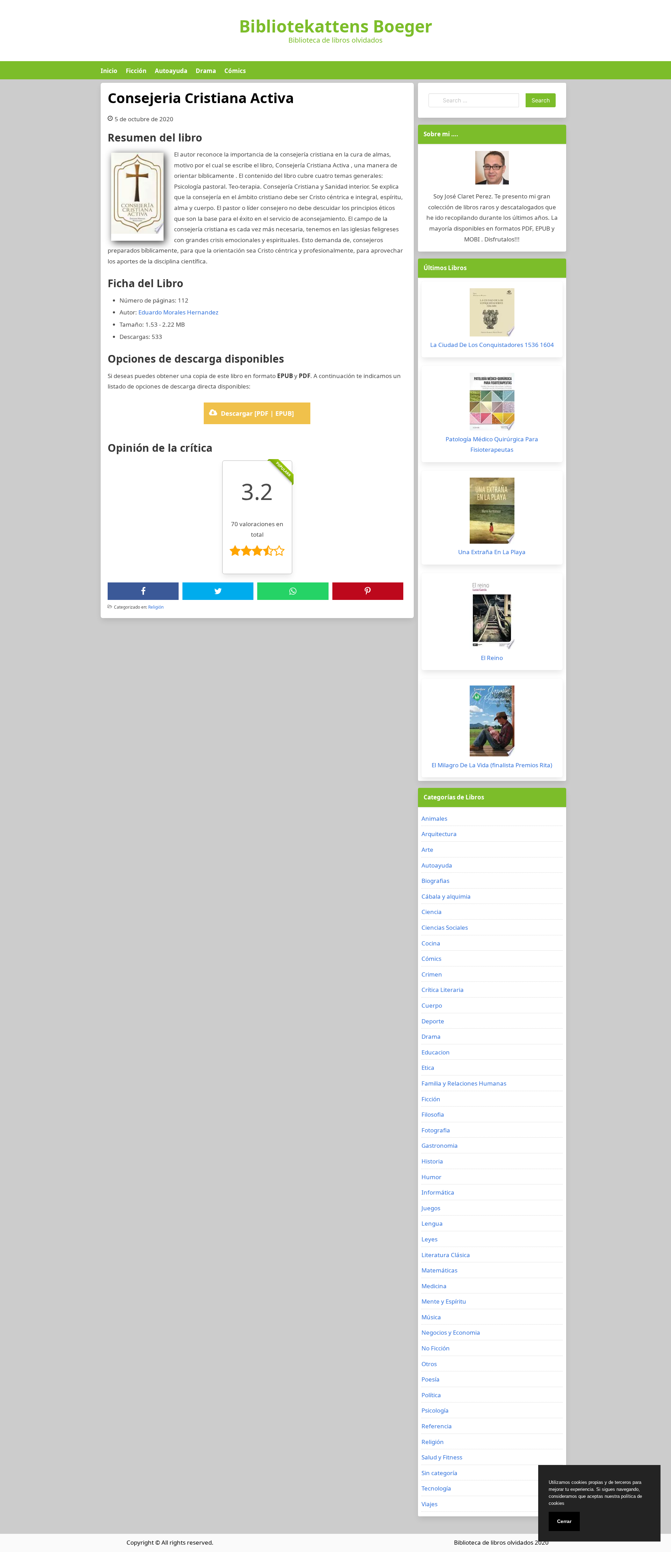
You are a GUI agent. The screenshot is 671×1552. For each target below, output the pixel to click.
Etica (427, 1068)
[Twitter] (218, 591)
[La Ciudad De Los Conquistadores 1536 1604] (492, 314)
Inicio (109, 71)
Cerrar (564, 1521)
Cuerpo (431, 1005)
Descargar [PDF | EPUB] (257, 413)
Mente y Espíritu (443, 1301)
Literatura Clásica (445, 1255)
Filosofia (432, 1114)
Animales (434, 818)
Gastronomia (439, 1145)
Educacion (435, 1052)
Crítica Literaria (442, 990)
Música (431, 1317)
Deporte (432, 1021)
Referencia (436, 1426)
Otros (429, 1364)
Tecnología (436, 1488)
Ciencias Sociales (444, 927)
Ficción (136, 71)
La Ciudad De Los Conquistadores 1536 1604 (492, 345)
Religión (156, 607)
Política (431, 1395)
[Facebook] (143, 591)
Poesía (430, 1379)
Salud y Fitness (441, 1457)
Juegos (430, 1208)
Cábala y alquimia (446, 896)
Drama (206, 71)
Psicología (435, 1410)
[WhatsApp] (293, 591)
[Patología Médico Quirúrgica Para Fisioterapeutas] (492, 403)
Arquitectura (439, 834)
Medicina (434, 1286)
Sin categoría (439, 1473)
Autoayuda (171, 71)
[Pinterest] (368, 591)
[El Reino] (492, 616)
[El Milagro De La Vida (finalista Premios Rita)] (492, 723)
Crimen (431, 974)
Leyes (429, 1239)
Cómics (235, 71)
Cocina (430, 943)
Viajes (429, 1504)
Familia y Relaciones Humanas (463, 1083)
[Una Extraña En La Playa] (492, 512)
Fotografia (435, 1130)
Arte (427, 850)
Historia (432, 1161)
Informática (437, 1192)
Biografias (435, 881)
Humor (431, 1177)
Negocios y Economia (450, 1332)
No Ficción (435, 1348)
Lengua (432, 1223)
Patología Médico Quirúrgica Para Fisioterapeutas (492, 444)
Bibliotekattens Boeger (335, 26)
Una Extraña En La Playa (492, 552)
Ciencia (431, 912)
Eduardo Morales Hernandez (178, 312)
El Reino (492, 658)
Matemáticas (439, 1270)
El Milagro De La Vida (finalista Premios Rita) (492, 765)
